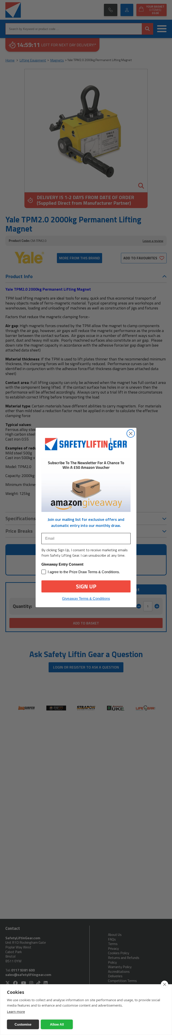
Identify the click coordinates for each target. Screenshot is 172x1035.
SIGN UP (86, 586)
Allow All (57, 1024)
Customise (23, 1024)
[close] (164, 984)
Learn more (16, 1011)
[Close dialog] (131, 433)
